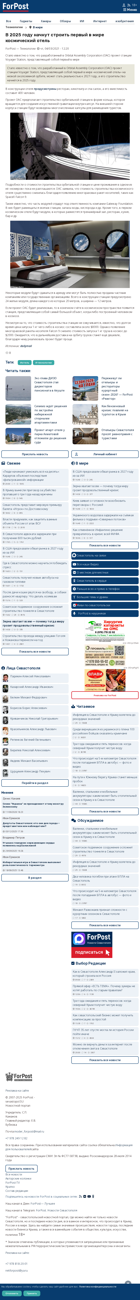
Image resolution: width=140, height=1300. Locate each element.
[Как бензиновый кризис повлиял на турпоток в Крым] (85, 414)
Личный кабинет (105, 454)
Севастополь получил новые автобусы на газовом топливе (30, 580)
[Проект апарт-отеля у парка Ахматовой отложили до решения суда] (18, 436)
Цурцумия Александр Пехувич (30, 771)
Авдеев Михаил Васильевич (29, 761)
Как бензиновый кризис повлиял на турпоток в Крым (115, 410)
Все (8, 21)
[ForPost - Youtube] (89, 1196)
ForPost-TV (12, 1182)
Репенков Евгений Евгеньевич (30, 740)
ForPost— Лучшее (43, 1203)
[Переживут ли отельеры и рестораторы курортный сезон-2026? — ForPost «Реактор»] (85, 388)
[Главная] (16, 5)
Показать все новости (35, 651)
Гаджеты (26, 21)
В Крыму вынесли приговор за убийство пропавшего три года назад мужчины (29, 492)
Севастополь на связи (91, 555)
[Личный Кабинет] (124, 5)
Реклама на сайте (17, 1090)
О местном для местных (92, 572)
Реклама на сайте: (17, 1253)
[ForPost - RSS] (80, 1196)
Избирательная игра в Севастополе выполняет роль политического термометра (32, 863)
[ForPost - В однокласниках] (93, 1196)
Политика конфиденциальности (97, 1286)
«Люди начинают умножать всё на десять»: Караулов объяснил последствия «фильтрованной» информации (31, 476)
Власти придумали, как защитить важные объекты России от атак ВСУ (30, 521)
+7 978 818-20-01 (16, 1264)
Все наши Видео (88, 564)
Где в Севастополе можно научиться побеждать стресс (35, 565)
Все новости (13, 1174)
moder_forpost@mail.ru (29, 1131)
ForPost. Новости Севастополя (56, 1210)
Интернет (100, 21)
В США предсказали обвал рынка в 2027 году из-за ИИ (33, 550)
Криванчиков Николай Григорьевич (34, 718)
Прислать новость (35, 454)
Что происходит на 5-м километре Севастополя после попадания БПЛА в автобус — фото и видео (104, 762)
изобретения (125, 21)
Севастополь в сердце (92, 580)
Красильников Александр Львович (33, 729)
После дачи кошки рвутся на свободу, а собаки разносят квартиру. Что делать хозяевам (34, 594)
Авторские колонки (18, 1178)
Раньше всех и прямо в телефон (98, 588)
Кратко (10, 1187)
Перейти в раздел (35, 783)
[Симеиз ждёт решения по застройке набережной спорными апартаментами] (18, 414)
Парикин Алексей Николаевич (30, 676)
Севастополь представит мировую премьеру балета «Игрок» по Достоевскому (32, 507)
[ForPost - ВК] (85, 1196)
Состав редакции (16, 1191)
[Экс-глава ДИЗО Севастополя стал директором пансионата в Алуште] (18, 388)
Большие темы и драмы (92, 597)
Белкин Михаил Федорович (28, 697)
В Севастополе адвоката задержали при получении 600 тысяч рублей (30, 536)
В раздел (34, 878)
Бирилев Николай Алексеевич (30, 750)
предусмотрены (45, 89)
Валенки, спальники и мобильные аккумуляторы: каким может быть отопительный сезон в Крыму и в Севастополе (105, 796)
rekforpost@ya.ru (16, 1270)
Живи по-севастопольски (93, 605)
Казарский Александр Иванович (31, 687)
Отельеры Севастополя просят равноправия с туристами (118, 434)
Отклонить (11, 1293)
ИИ (82, 21)
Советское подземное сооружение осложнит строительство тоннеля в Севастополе (33, 609)
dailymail (26, 346)
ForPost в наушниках (92, 613)
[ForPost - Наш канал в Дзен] (95, 1196)
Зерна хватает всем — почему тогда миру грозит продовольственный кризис (33, 623)
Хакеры (46, 21)
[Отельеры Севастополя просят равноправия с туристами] (85, 436)
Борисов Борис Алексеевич (28, 708)
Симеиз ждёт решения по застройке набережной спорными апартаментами (50, 414)
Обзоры (65, 21)
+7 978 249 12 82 (16, 1138)
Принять (32, 1293)
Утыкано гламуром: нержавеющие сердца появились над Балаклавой (29, 844)
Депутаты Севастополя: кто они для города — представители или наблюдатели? (31, 824)
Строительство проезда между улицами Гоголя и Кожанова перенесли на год (34, 638)
